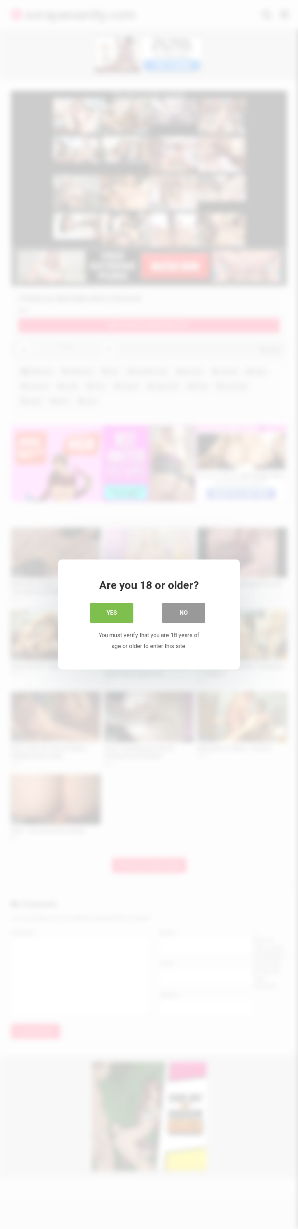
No (184, 612)
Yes (111, 612)
